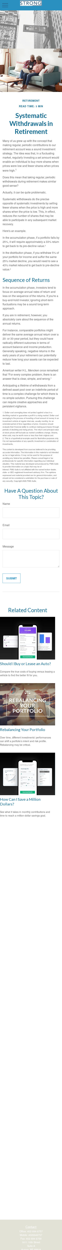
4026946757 (35, 1235)
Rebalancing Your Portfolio (22, 729)
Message (8, 546)
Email (6, 525)
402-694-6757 (35, 1231)
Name (6, 504)
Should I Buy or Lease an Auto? (25, 663)
